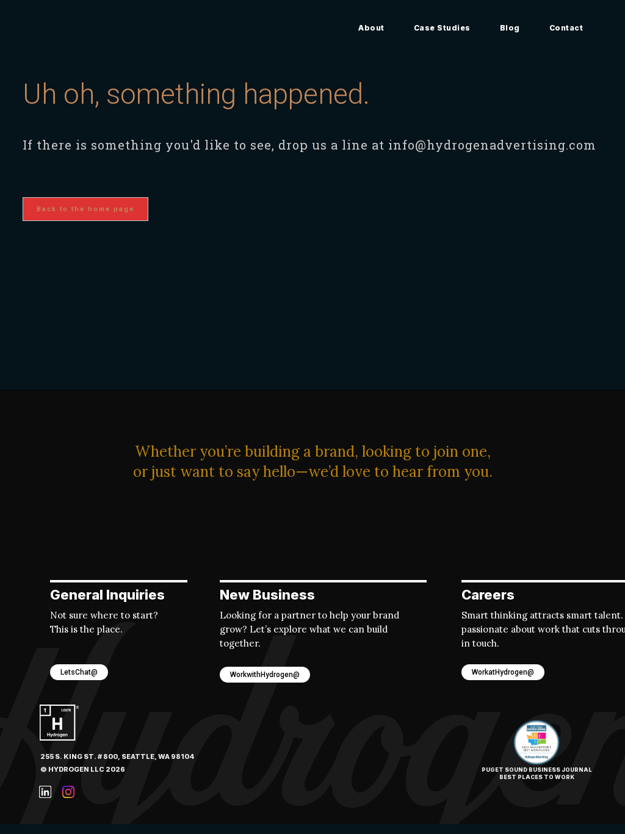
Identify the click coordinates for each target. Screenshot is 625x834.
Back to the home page (85, 209)
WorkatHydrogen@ (503, 672)
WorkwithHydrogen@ (265, 674)
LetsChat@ (79, 672)
